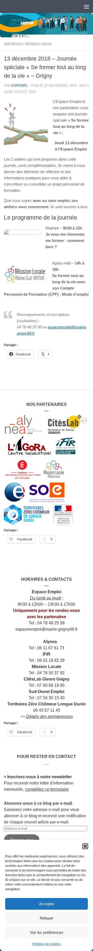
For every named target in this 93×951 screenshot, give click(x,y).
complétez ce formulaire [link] (47, 789)
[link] (46, 25)
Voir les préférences (46, 932)
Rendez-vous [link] (38, 44)
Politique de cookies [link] (46, 944)
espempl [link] (20, 86)
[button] (85, 846)
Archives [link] (13, 44)
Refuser (46, 918)
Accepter (46, 904)
